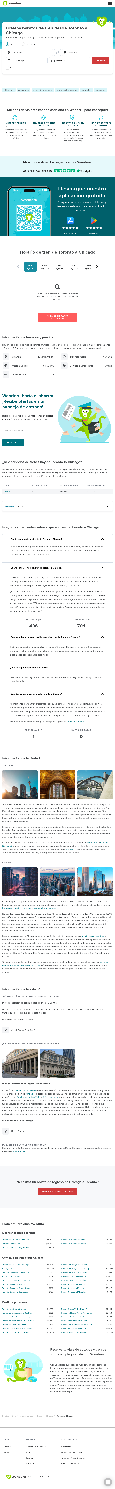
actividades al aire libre (93, 936)
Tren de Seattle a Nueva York (73, 1328)
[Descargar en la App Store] (70, 220)
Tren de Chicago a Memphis (73, 1288)
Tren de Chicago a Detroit (13, 1284)
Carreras (30, 1463)
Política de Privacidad (71, 1463)
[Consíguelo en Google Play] (94, 220)
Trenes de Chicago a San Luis (74, 1272)
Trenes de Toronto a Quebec (73, 1243)
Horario (8, 90)
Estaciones (101, 90)
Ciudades (86, 90)
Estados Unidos (26, 1416)
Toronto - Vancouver (11, 1243)
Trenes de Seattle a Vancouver (74, 1332)
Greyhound (92, 842)
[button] (110, 3)
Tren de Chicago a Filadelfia (73, 1284)
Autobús (6, 1446)
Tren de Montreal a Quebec (14, 1309)
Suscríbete (13, 443)
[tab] (14, 45)
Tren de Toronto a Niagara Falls (15, 1247)
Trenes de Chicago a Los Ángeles (17, 1264)
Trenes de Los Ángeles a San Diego (18, 1313)
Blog (28, 1452)
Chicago (49, 1416)
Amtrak (8, 491)
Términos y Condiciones (73, 1458)
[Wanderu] (12, 3)
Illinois (39, 1416)
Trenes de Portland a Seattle (73, 1317)
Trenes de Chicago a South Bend (16, 1280)
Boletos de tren (9, 1416)
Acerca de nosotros (36, 1446)
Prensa (29, 1458)
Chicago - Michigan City (12, 1276)
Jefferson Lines (50, 1097)
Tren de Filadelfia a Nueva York (74, 1321)
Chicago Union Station (25, 1090)
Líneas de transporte (43, 90)
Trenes (5, 1452)
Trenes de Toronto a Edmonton (15, 1240)
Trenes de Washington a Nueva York (18, 1321)
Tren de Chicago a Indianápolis (15, 1272)
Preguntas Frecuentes (66, 90)
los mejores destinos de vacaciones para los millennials (29, 908)
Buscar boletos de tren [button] (57, 1191)
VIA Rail (69, 849)
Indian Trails (34, 1097)
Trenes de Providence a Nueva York (76, 1324)
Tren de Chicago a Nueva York (74, 1276)
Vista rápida (23, 90)
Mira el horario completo (57, 317)
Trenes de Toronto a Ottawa (73, 1240)
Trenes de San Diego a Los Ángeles (18, 1317)
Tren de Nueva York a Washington (17, 1328)
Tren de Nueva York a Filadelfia (74, 1309)
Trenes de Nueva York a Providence (76, 1313)
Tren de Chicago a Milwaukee (73, 1292)
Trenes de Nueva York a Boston (16, 1332)
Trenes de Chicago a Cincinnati (74, 1280)
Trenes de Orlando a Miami (14, 1324)
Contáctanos (67, 1446)
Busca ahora (19, 1151)
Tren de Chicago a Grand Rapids (16, 1288)
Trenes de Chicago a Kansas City (75, 1268)
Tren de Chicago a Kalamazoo (15, 1292)
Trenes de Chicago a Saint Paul (74, 1264)
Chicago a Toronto (76, 721)
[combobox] (29, 52)
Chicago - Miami (9, 1268)
